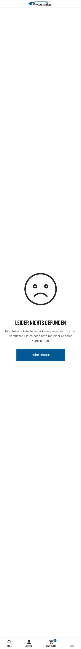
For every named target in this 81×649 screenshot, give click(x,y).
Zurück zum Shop (40, 355)
